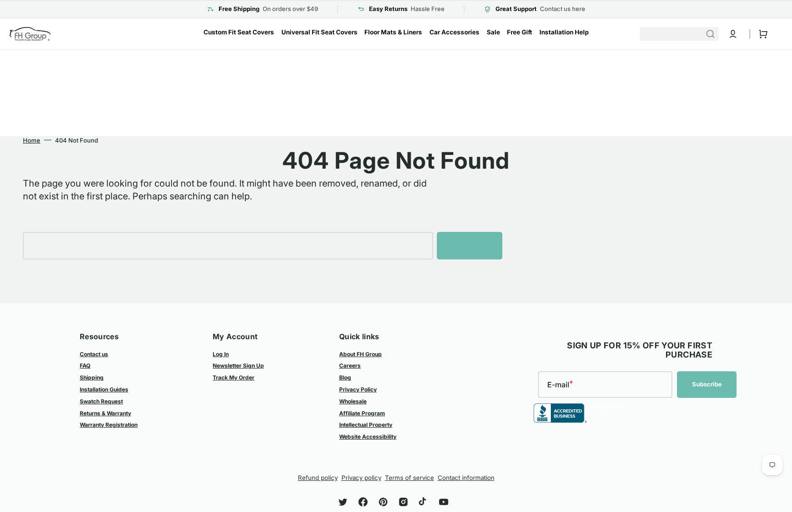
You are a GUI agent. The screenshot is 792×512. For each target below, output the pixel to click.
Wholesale (353, 401)
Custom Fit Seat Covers (239, 32)
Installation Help (563, 32)
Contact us (94, 354)
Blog (345, 377)
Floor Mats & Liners (393, 32)
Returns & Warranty (105, 413)
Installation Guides (104, 389)
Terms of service (409, 477)
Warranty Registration (109, 424)
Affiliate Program (362, 413)
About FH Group (360, 354)
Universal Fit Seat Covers (319, 32)
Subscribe (707, 384)
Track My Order (233, 377)
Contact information (466, 477)
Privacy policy (361, 477)
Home (31, 140)
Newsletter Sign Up (238, 365)
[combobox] (679, 34)
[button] (733, 34)
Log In (221, 354)
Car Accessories (454, 32)
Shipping (92, 377)
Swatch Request (101, 401)
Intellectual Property (365, 424)
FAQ (85, 365)
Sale (493, 32)
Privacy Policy (358, 389)
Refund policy (318, 477)
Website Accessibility (367, 436)
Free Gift (519, 32)
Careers (350, 365)
